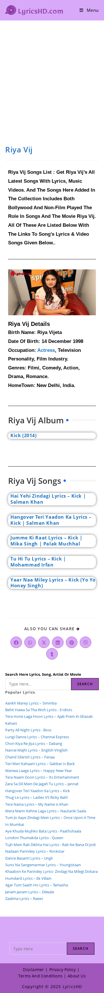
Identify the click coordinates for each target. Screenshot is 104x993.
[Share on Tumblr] (52, 654)
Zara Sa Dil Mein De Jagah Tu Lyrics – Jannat (42, 783)
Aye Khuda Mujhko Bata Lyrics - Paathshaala (43, 831)
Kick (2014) (23, 435)
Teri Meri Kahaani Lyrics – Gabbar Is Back (40, 763)
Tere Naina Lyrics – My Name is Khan (36, 804)
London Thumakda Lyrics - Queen (34, 837)
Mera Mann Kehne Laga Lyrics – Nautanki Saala (45, 810)
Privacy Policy (62, 969)
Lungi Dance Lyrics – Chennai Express (37, 736)
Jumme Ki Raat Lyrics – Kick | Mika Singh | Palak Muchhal (46, 541)
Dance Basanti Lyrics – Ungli (29, 858)
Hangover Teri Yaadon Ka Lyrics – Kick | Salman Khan (50, 520)
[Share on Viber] (85, 642)
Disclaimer (33, 969)
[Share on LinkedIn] (58, 642)
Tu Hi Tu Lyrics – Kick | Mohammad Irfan (38, 562)
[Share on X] (44, 642)
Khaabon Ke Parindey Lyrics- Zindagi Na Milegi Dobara (51, 871)
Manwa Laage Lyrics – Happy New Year (38, 770)
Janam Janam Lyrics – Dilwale (29, 891)
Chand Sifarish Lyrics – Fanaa (30, 757)
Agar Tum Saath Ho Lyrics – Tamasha (36, 885)
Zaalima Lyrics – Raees (24, 898)
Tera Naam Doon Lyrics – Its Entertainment (42, 777)
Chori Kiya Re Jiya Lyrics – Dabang (33, 743)
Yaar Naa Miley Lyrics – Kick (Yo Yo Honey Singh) (53, 583)
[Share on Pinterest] (71, 642)
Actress (46, 350)
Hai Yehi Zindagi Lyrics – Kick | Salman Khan (48, 499)
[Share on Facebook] (16, 642)
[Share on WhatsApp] (30, 642)
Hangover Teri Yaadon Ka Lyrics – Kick (38, 790)
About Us (77, 976)
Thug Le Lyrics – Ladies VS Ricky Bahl (36, 797)
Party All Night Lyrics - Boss (28, 730)
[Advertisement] (52, 75)
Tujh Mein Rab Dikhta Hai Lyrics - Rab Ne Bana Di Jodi (50, 844)
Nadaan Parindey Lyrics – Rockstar (34, 851)
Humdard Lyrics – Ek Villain (28, 878)
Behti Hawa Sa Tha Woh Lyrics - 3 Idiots (38, 709)
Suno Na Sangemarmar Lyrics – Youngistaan (43, 864)
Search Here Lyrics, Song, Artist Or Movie (43, 674)
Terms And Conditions (40, 976)
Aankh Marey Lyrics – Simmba (31, 703)
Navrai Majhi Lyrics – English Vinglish (36, 750)
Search (85, 683)
